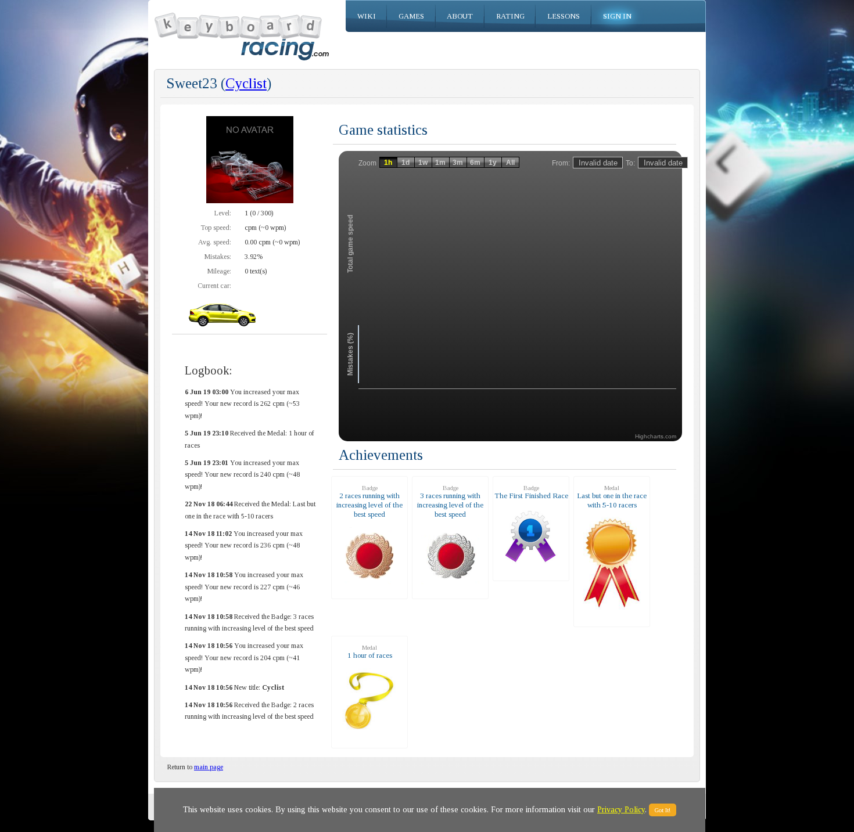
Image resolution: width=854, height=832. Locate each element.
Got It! (662, 809)
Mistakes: (217, 257)
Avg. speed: (214, 242)
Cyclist (246, 83)
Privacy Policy (621, 809)
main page (208, 767)
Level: (222, 213)
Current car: (214, 286)
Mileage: (219, 271)
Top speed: (215, 228)
